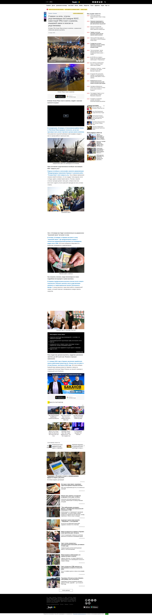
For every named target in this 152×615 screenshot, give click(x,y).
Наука (102, 5)
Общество (86, 5)
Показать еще (79, 351)
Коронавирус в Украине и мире (72, 9)
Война (81, 5)
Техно (91, 5)
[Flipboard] (99, 2)
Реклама (61, 604)
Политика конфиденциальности (53, 604)
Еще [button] (106, 5)
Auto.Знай (70, 5)
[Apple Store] (87, 607)
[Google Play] (94, 607)
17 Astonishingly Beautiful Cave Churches (78, 433)
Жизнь (76, 5)
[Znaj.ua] (76, 2)
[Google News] (95, 600)
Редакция (66, 604)
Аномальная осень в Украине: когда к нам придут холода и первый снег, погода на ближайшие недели (64, 345)
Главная (48, 5)
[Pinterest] (101, 2)
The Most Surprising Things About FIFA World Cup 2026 (78, 417)
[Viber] (95, 2)
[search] (105, 2)
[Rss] (97, 2)
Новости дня (84, 9)
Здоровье (97, 5)
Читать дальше (66, 590)
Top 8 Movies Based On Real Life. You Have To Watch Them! (98, 123)
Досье (53, 5)
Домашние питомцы (61, 5)
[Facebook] (45, 13)
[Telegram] (93, 2)
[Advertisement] (66, 223)
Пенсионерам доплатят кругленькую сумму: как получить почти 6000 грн (66, 341)
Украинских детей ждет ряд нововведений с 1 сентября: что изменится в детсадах (65, 338)
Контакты (71, 604)
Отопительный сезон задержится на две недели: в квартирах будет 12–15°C (65, 348)
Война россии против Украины (56, 9)
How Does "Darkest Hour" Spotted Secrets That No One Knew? (98, 128)
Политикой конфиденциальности (79, 613)
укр (47, 1)
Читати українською (78, 13)
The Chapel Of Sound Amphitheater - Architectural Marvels (54, 417)
